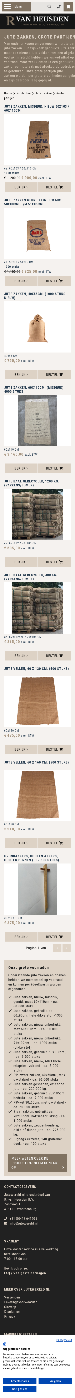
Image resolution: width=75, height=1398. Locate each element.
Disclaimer (12, 1312)
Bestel (52, 187)
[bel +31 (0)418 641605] (59, 6)
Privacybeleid (64, 1340)
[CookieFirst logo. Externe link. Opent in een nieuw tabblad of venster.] (4, 1344)
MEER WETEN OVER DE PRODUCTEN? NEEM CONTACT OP (35, 1163)
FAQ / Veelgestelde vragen (25, 1273)
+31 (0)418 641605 (23, 1218)
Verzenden (12, 1297)
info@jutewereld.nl (24, 1223)
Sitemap (10, 1307)
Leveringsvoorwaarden (20, 1302)
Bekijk (20, 187)
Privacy (9, 1316)
